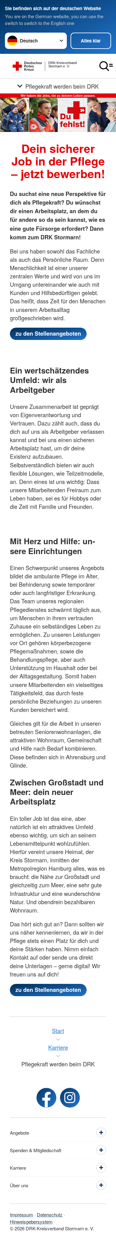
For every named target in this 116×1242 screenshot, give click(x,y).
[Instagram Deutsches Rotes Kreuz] (70, 1098)
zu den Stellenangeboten (48, 333)
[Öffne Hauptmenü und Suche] (106, 66)
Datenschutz (49, 1214)
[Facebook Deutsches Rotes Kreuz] (46, 1098)
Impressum (21, 1214)
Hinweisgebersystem (31, 1221)
